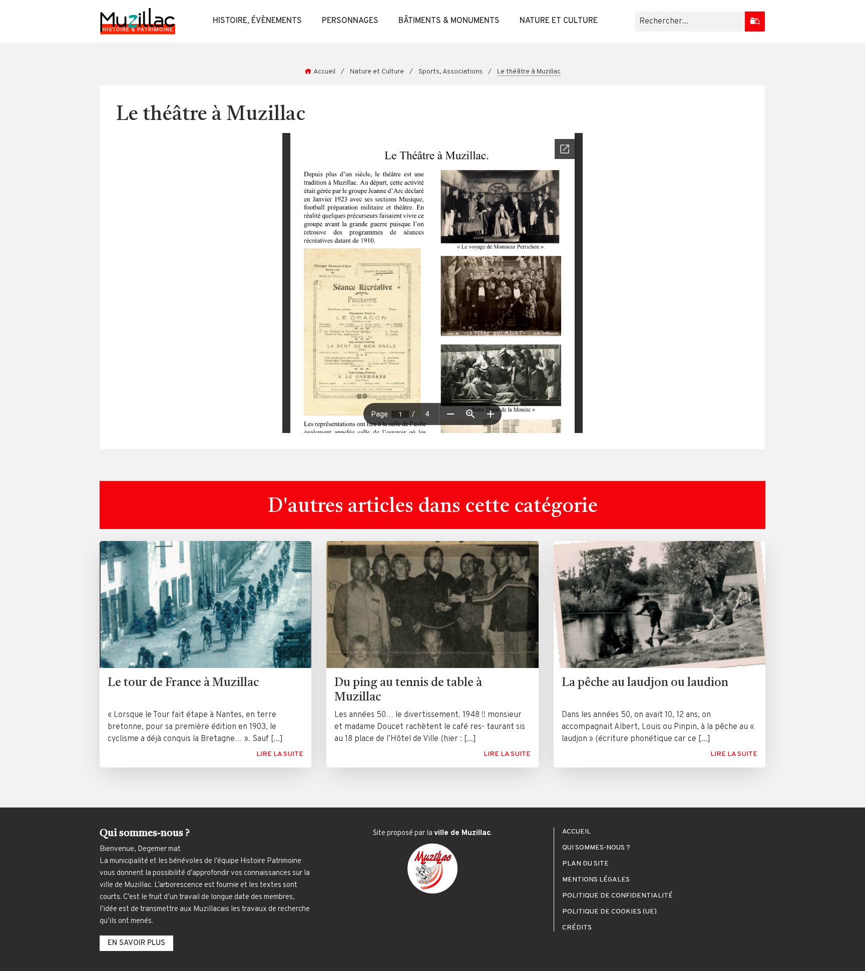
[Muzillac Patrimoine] (137, 21)
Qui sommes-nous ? (596, 848)
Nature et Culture (559, 21)
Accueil (324, 72)
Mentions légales (596, 880)
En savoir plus (136, 943)
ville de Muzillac (462, 833)
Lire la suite (279, 754)
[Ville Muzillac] (432, 869)
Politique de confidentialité (617, 896)
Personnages (350, 21)
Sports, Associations (450, 72)
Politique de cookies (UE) (609, 912)
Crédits (577, 928)
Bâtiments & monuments (449, 21)
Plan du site (585, 864)
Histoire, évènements (257, 21)
